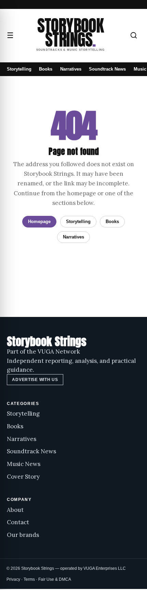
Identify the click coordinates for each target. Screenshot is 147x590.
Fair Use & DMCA (54, 579)
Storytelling (19, 69)
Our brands (23, 535)
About (15, 510)
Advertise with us (35, 379)
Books (45, 69)
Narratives (70, 69)
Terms (29, 579)
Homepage (39, 221)
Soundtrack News (107, 69)
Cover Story (23, 476)
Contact (18, 522)
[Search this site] (133, 35)
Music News (23, 464)
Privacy (13, 579)
